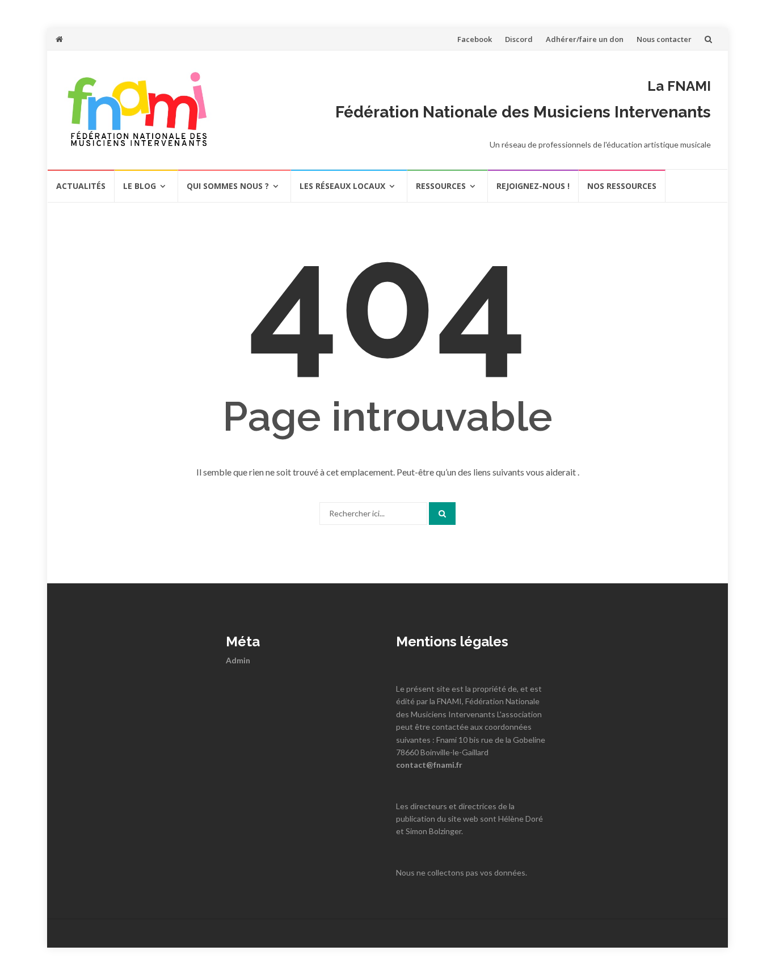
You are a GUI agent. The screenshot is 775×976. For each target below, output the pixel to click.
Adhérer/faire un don (585, 39)
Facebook (474, 39)
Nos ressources (621, 185)
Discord (519, 39)
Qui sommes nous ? (228, 185)
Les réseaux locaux (342, 185)
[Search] (442, 513)
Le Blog (139, 185)
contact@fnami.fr (429, 764)
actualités (81, 185)
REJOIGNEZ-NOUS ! (533, 185)
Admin (238, 660)
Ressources (441, 185)
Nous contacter (664, 39)
